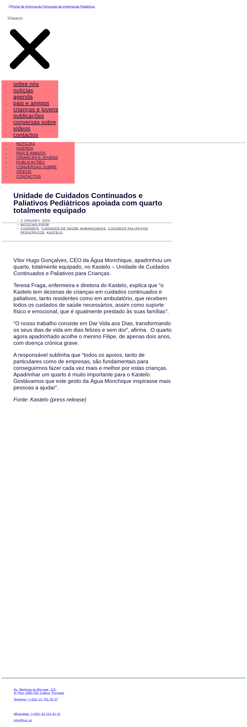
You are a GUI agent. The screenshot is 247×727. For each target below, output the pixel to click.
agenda (23, 96)
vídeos (21, 128)
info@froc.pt (23, 720)
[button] (29, 50)
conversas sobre (34, 122)
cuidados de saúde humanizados (73, 228)
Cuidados (30, 228)
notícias (23, 90)
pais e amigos (31, 103)
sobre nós (26, 84)
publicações (28, 115)
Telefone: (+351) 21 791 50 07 (36, 699)
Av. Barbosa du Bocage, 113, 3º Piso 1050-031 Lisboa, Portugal (39, 691)
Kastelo (55, 232)
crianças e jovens (35, 109)
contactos (25, 135)
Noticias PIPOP (35, 224)
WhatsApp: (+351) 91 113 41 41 (37, 714)
